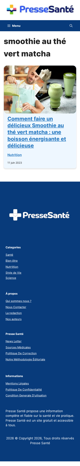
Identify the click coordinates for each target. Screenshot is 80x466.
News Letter (14, 341)
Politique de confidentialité (24, 389)
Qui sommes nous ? (18, 301)
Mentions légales (17, 383)
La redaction (14, 313)
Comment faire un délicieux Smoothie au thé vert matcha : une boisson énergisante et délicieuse (36, 132)
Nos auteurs (14, 319)
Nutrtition (12, 267)
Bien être (12, 260)
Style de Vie (13, 272)
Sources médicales (18, 347)
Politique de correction (21, 353)
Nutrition (14, 155)
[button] (71, 25)
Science (11, 278)
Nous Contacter (16, 307)
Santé (9, 254)
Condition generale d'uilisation (26, 395)
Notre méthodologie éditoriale (25, 359)
